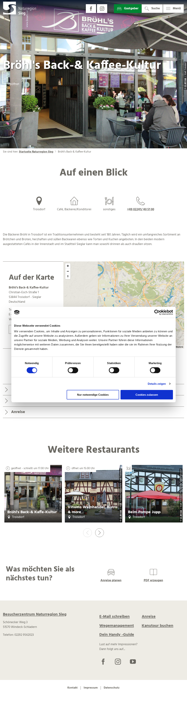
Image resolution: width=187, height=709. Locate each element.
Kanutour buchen (157, 626)
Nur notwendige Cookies (93, 394)
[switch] (73, 370)
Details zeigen (157, 383)
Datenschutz (111, 687)
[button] (91, 8)
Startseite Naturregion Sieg (36, 152)
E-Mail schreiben (114, 616)
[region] (123, 305)
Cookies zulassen (147, 394)
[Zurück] (87, 532)
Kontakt (72, 687)
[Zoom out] (67, 271)
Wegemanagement (116, 626)
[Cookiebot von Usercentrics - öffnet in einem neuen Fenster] (157, 312)
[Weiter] (99, 532)
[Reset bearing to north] (67, 276)
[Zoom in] (67, 266)
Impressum (91, 687)
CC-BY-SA (60, 502)
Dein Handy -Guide (116, 635)
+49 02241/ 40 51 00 (140, 209)
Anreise (149, 616)
